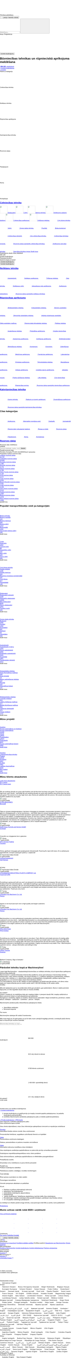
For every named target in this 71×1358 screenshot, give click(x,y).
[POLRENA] (50, 1227)
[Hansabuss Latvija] (35, 1218)
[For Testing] (50, 1232)
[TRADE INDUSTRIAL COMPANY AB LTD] (35, 1227)
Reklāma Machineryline (8, 1248)
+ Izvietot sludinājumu (7, 1110)
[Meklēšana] (34, 26)
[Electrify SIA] (64, 1227)
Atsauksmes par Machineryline (55, 1243)
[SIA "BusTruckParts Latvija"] (50, 1218)
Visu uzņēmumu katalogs (8, 1214)
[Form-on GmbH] (35, 1232)
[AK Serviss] (7, 1232)
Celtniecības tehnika (10, 202)
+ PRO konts (18, 1120)
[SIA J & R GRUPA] (64, 1223)
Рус (3, 1240)
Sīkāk (2, 1137)
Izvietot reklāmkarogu (36, 1248)
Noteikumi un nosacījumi (8, 1243)
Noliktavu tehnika (9, 268)
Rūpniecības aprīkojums (13, 297)
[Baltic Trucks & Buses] (64, 1232)
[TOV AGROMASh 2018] (35, 1223)
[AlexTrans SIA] (21, 1223)
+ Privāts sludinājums (7, 1120)
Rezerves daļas (8, 441)
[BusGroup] (64, 1218)
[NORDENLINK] (21, 1218)
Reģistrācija (4, 1206)
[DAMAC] (7, 1223)
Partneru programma (50, 1248)
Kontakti (16, 1235)
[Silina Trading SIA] (7, 1227)
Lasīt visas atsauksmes (7, 781)
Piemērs (2, 1129)
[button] (35, 44)
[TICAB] (21, 1227)
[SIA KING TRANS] (21, 1232)
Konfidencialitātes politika (25, 1243)
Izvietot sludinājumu (7, 262)
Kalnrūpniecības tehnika (13, 389)
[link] (35, 254)
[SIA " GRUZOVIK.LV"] (7, 1218)
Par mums (3, 1235)
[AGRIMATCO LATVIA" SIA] (50, 1223)
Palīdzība (10, 1235)
